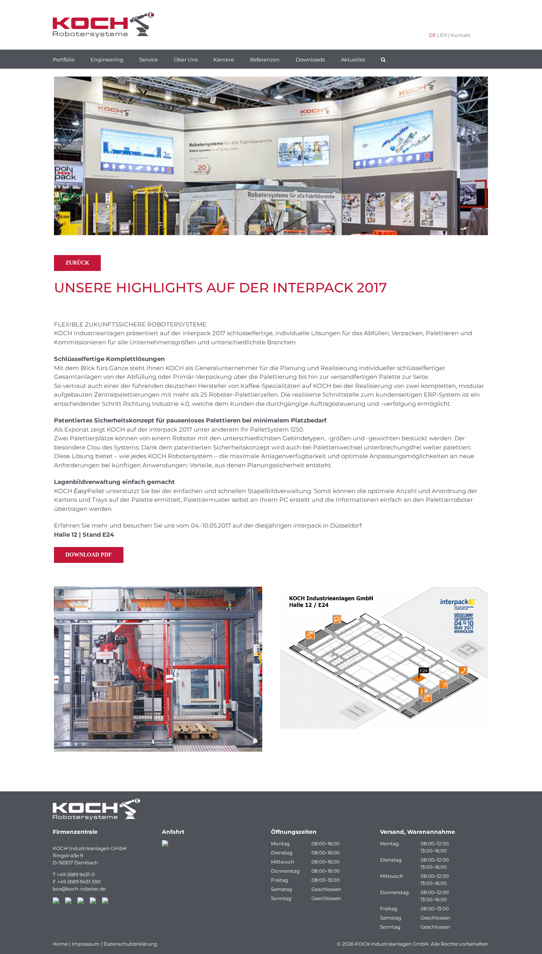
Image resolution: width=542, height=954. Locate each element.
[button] (383, 59)
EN (443, 35)
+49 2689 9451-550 (79, 882)
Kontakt (461, 35)
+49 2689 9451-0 (76, 874)
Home (60, 944)
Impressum (86, 944)
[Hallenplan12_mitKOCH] (384, 589)
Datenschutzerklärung (130, 944)
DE (432, 35)
